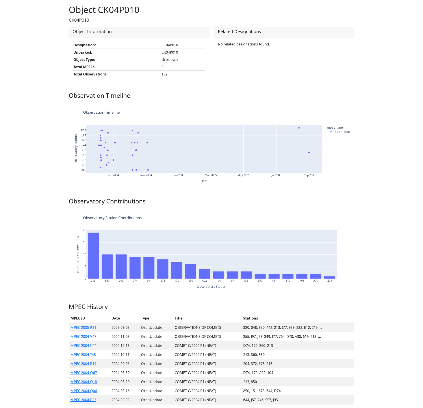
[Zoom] (305, 105)
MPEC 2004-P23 (83, 399)
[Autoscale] (338, 105)
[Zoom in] (328, 105)
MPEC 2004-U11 (83, 345)
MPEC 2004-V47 (83, 336)
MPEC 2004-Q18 (83, 381)
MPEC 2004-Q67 (83, 372)
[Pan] (310, 105)
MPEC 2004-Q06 (83, 390)
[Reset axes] (344, 105)
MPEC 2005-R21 (83, 327)
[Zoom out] (333, 105)
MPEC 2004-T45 (83, 354)
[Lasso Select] (321, 105)
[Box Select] (316, 105)
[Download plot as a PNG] (298, 105)
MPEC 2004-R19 (83, 363)
